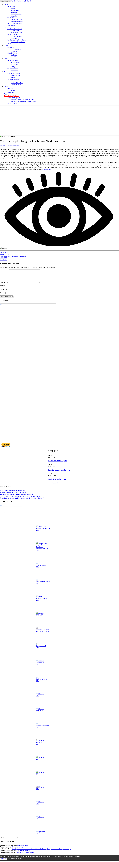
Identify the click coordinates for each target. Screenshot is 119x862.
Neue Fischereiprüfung (11, 96)
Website (2, 293)
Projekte (14, 16)
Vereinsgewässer (16, 19)
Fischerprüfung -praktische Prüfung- (22, 99)
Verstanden (3, 858)
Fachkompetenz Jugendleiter (16, 40)
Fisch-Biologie (12, 53)
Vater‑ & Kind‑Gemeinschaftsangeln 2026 (13, 492)
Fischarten (14, 51)
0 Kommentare (15, 145)
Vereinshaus (15, 10)
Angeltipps (14, 64)
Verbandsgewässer (17, 21)
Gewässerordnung (23, 845)
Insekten (14, 81)
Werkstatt (14, 70)
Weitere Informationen (15, 858)
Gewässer (10, 18)
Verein (6, 4)
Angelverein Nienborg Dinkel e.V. (21, 1)
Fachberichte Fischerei (14, 29)
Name (2, 285)
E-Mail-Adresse (5, 289)
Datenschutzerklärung (14, 23)
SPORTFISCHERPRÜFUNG (25, 852)
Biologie (14, 55)
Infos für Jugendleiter (18, 42)
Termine (6, 94)
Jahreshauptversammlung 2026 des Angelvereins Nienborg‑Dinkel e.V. (22, 498)
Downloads (11, 92)
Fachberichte (15, 31)
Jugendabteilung (16, 14)
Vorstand (14, 12)
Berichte (14, 38)
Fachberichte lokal (17, 32)
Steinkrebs (3, 259)
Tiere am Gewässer (13, 79)
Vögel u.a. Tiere (16, 85)
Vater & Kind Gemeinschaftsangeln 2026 (12, 490)
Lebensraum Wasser (13, 73)
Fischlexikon (11, 47)
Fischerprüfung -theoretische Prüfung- (23, 101)
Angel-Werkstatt (12, 68)
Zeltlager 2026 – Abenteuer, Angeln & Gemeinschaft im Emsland (20, 496)
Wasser (13, 77)
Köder (13, 66)
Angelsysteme (15, 62)
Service (6, 86)
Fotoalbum (11, 90)
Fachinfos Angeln (12, 34)
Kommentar (4, 282)
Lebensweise (15, 57)
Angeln (6, 58)
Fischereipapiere (16, 36)
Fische (6, 45)
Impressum (11, 25)
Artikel (6, 27)
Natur (5, 72)
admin (9, 145)
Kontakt (10, 88)
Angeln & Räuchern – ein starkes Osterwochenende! (16, 494)
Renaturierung (15, 75)
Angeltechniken (12, 60)
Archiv (9, 44)
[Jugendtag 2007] (41, 827)
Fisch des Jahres (16, 49)
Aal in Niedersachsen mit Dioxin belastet (13, 255)
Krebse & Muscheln (17, 83)
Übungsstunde (12, 103)
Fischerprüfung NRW (14, 98)
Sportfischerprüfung (23, 851)
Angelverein (11, 6)
